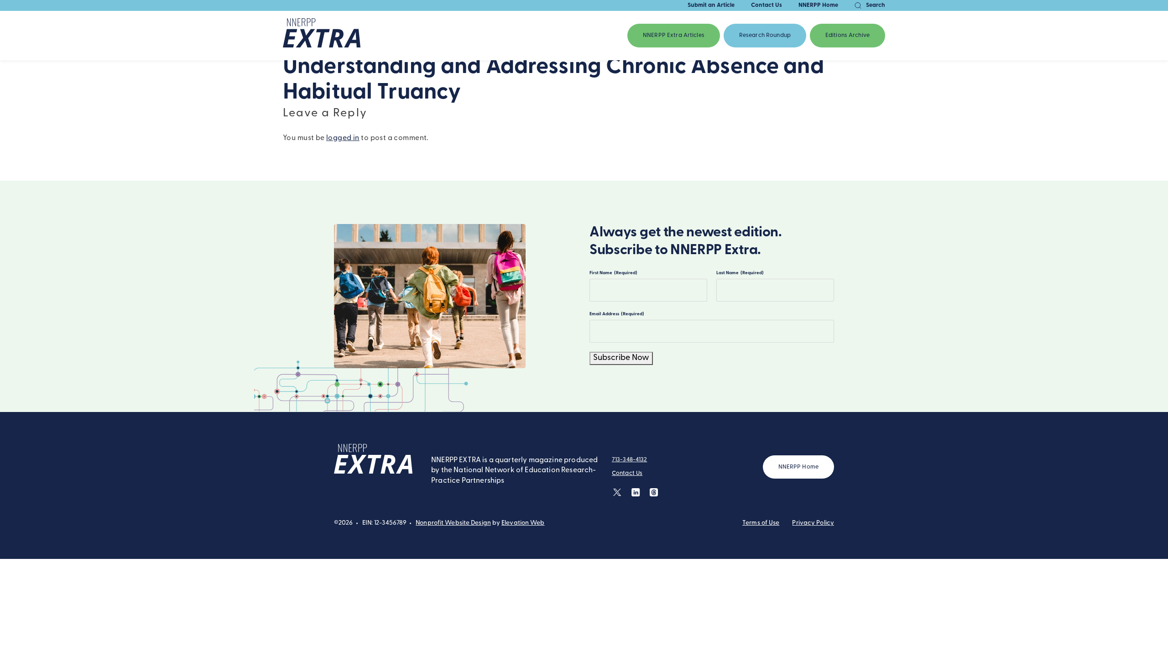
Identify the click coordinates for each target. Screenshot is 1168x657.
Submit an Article (711, 5)
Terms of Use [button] (760, 523)
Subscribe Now (621, 358)
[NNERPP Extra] (321, 35)
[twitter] (617, 492)
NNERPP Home (818, 5)
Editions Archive (847, 35)
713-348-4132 (629, 460)
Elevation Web (522, 523)
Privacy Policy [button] (813, 523)
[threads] (654, 492)
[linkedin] (635, 492)
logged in (343, 138)
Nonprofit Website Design (453, 523)
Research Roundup (765, 35)
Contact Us (766, 5)
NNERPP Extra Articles (673, 35)
